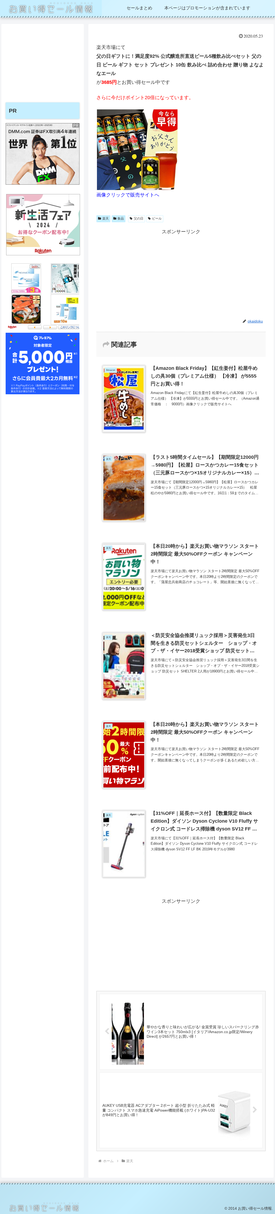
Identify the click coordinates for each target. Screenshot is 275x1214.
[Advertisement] (181, 273)
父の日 (138, 218)
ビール (157, 218)
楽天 (105, 218)
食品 (120, 218)
